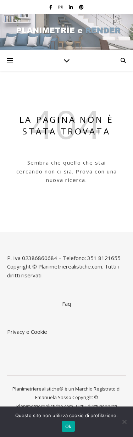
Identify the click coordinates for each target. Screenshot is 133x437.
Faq (66, 303)
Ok (68, 426)
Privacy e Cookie (27, 331)
